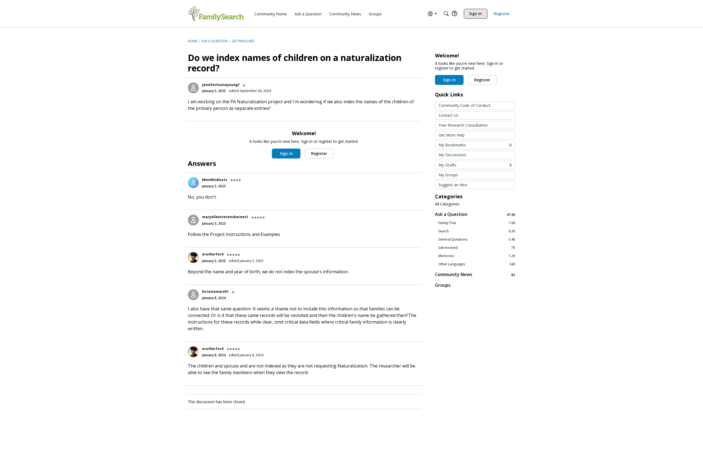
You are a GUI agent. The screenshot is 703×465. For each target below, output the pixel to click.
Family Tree (476, 223)
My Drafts (475, 165)
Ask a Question (475, 214)
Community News (475, 274)
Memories (476, 256)
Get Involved (476, 247)
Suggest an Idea (453, 184)
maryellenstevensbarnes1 (225, 217)
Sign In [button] (286, 153)
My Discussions (452, 154)
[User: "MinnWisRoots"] (193, 182)
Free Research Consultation (463, 125)
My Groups (448, 174)
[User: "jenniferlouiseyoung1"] (193, 87)
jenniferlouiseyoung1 (221, 84)
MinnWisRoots (214, 179)
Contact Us (448, 115)
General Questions (476, 239)
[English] (216, 14)
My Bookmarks (475, 144)
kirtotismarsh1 (215, 291)
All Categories (447, 204)
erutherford (213, 254)
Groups (443, 285)
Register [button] (319, 153)
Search (476, 231)
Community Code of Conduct (464, 105)
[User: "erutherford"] (193, 257)
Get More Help (452, 135)
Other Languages (476, 264)
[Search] (446, 14)
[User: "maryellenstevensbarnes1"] (193, 220)
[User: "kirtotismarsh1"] (193, 294)
